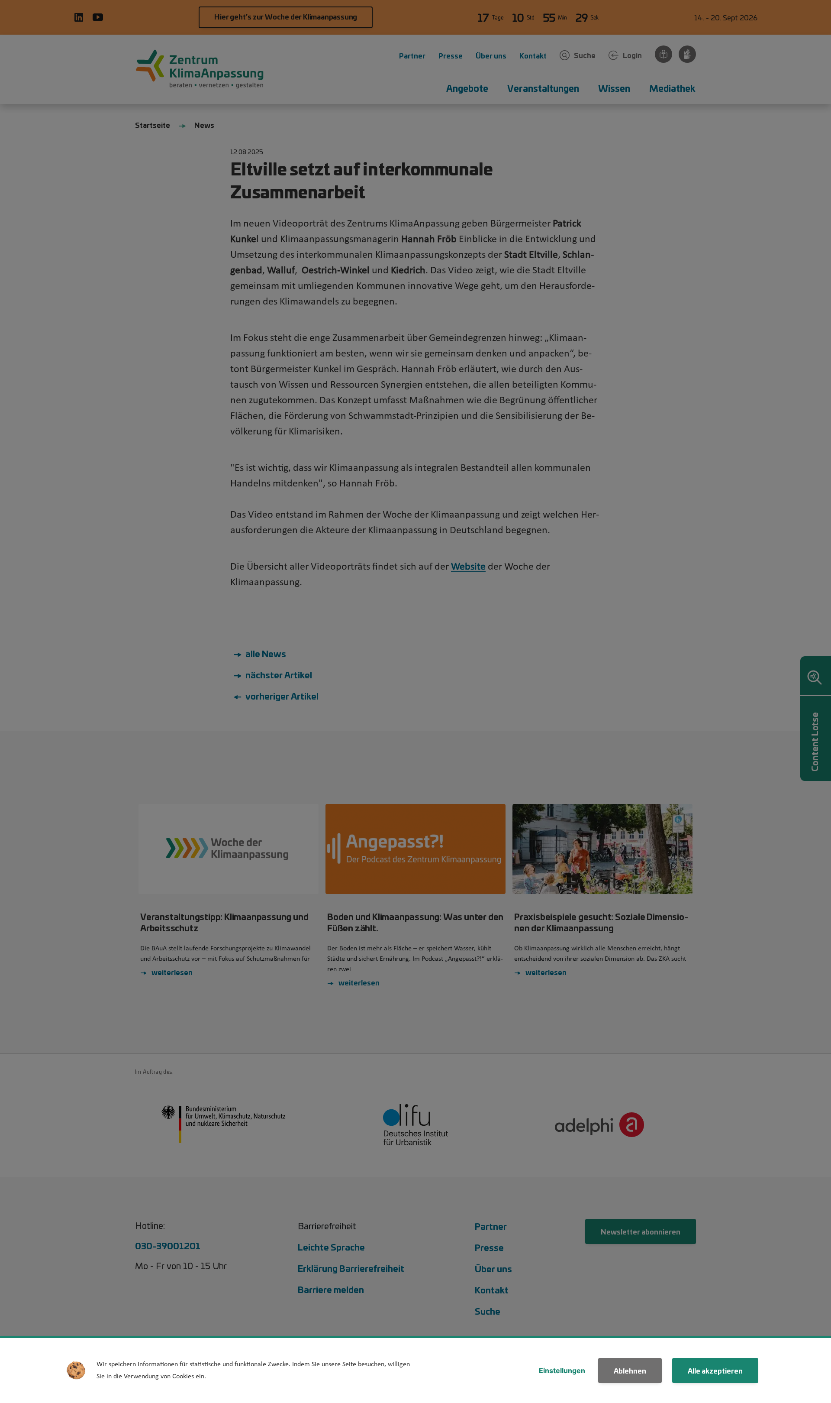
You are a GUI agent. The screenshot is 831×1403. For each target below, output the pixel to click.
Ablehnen (630, 1370)
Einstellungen (562, 1370)
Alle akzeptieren (715, 1370)
